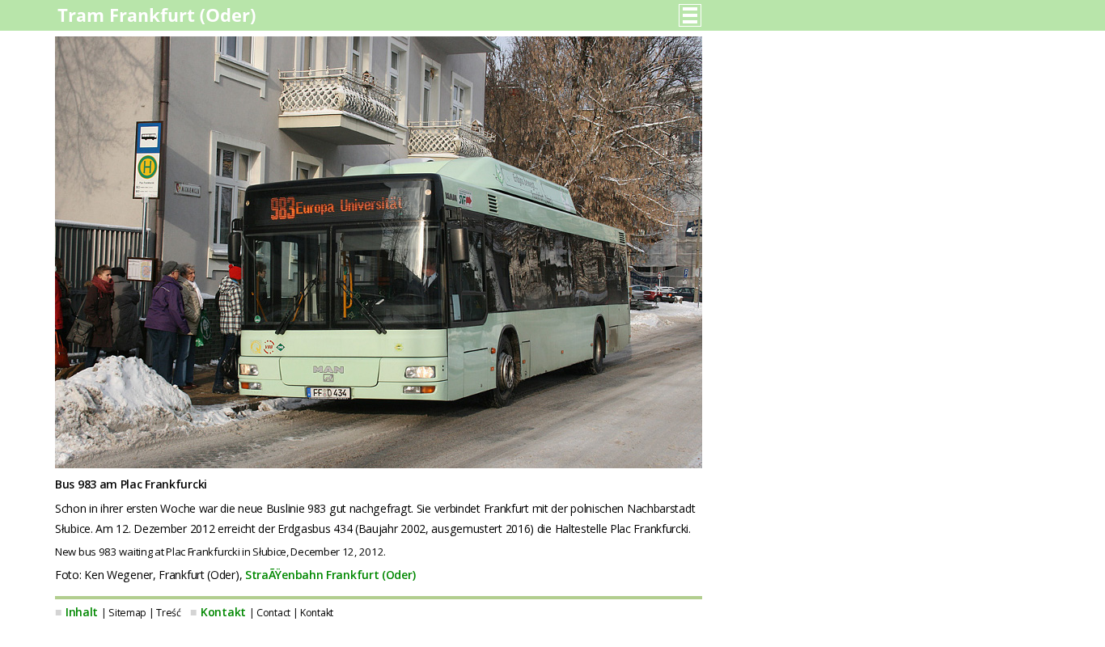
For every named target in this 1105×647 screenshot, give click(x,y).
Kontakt (223, 612)
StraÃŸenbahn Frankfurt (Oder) (330, 574)
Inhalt (82, 612)
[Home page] (158, 20)
